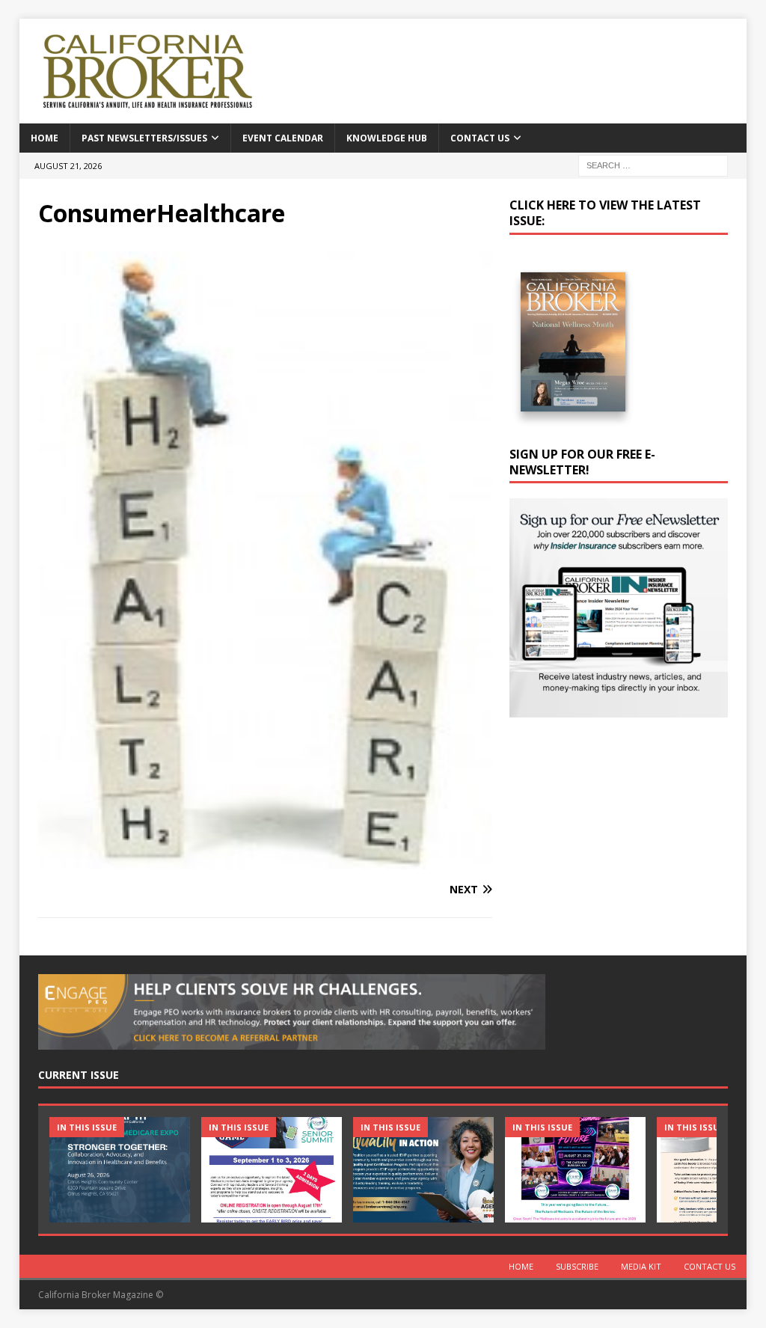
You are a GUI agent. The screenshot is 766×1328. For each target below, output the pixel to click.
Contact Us (479, 138)
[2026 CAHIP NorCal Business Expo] (119, 1170)
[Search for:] (653, 164)
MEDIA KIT (641, 1266)
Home (44, 138)
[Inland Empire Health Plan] (423, 1170)
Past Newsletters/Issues (144, 138)
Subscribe (577, 1266)
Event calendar (282, 138)
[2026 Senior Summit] (271, 1170)
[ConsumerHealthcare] (265, 861)
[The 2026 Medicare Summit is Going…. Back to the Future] (575, 1170)
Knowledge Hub (386, 138)
